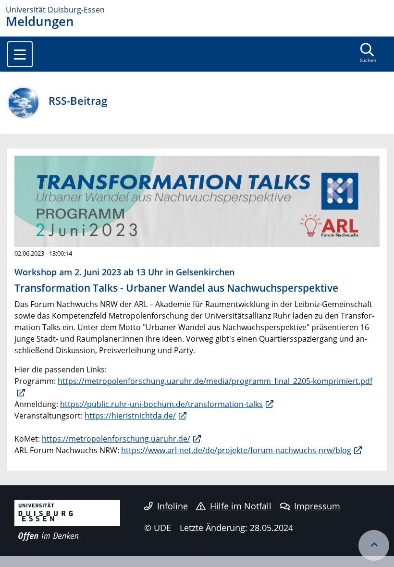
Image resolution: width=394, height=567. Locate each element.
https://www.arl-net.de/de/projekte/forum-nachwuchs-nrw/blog (236, 450)
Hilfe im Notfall (240, 506)
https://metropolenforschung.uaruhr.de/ (116, 438)
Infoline (172, 506)
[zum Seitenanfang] (373, 545)
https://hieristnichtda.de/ (130, 415)
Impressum (317, 506)
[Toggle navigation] (20, 54)
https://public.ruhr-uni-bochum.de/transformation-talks (161, 404)
